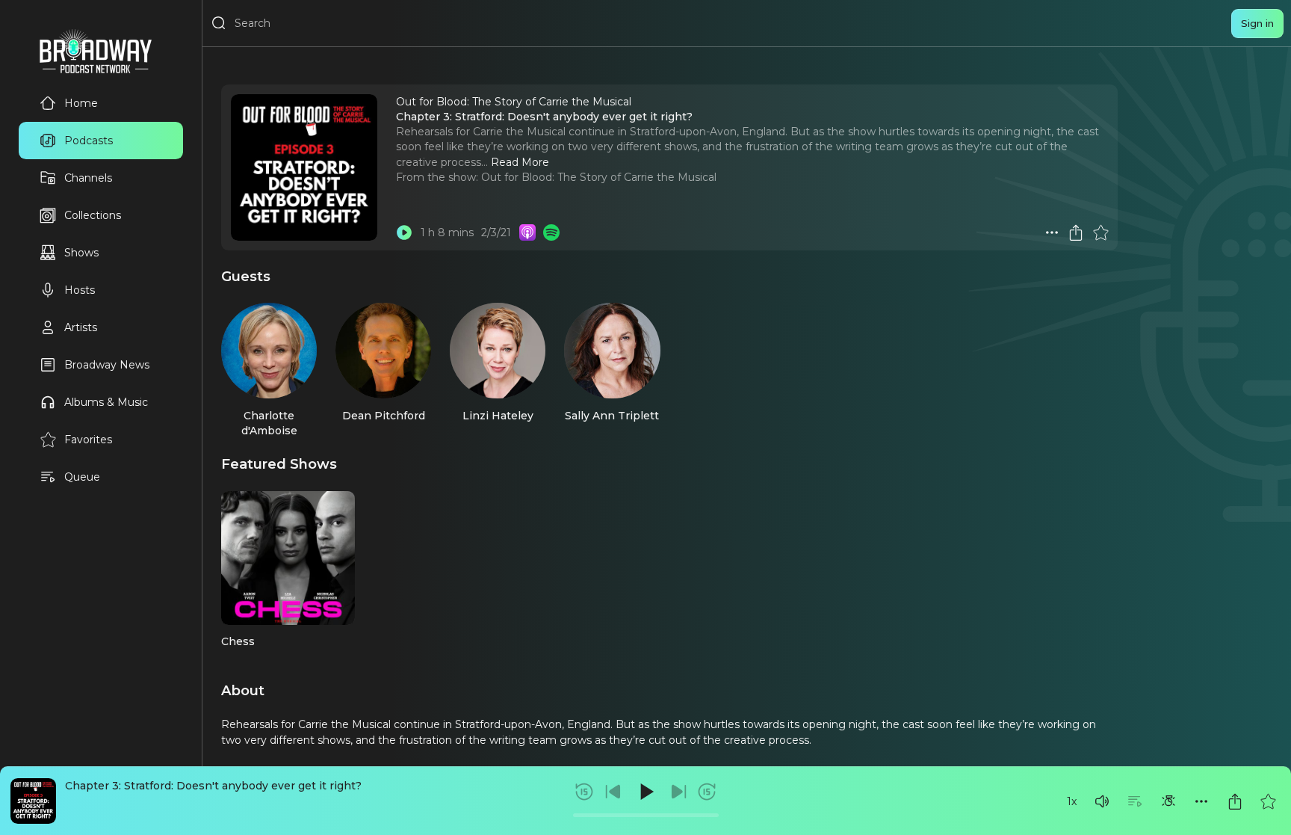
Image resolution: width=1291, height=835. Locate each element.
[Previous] (613, 791)
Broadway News (106, 365)
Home (81, 103)
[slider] (646, 815)
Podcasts (88, 140)
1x (1072, 801)
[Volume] (1102, 801)
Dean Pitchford (383, 415)
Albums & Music (106, 402)
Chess (238, 641)
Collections (92, 215)
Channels (88, 178)
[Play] (645, 791)
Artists (80, 327)
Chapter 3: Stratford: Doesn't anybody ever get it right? (213, 785)
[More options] (1201, 801)
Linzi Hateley (497, 415)
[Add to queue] (1135, 801)
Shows (81, 252)
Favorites (88, 439)
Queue (82, 477)
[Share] (1235, 801)
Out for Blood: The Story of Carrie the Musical (598, 177)
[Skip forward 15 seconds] (706, 791)
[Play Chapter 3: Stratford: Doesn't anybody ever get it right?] (404, 232)
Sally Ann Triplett (612, 415)
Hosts (79, 290)
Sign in (1257, 23)
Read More (520, 162)
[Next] (678, 791)
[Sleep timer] (1168, 801)
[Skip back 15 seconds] (584, 791)
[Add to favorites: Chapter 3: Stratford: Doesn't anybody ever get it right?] (1268, 801)
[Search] (219, 23)
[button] (1102, 801)
